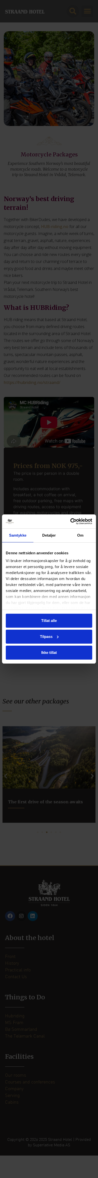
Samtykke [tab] (17, 535)
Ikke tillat (49, 652)
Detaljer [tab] (49, 535)
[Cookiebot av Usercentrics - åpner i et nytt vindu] (70, 521)
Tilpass (46, 636)
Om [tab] (80, 535)
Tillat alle (49, 620)
